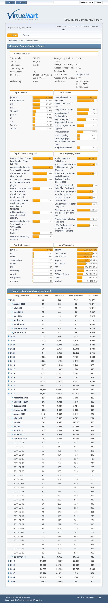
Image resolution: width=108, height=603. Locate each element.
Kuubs (13, 263)
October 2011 (20, 406)
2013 (12, 385)
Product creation (62, 132)
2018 (12, 365)
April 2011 (18, 430)
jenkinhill (14, 97)
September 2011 (21, 410)
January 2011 (20, 557)
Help (79, 597)
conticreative (60, 253)
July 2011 (18, 418)
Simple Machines (24, 597)
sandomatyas (16, 260)
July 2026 (18, 308)
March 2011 (19, 434)
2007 (12, 573)
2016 (12, 373)
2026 (12, 300)
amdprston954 (82, 74)
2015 (12, 377)
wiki (63, 29)
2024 (12, 340)
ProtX (12, 233)
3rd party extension (63, 147)
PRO (12, 107)
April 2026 (18, 320)
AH (11, 121)
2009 (12, 565)
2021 (12, 353)
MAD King (14, 270)
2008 (12, 569)
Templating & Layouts (64, 109)
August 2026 (19, 304)
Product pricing (61, 135)
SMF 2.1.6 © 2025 (11, 597)
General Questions (63, 97)
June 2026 (18, 312)
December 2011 (21, 398)
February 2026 (20, 328)
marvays (14, 281)
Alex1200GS (60, 263)
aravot (13, 128)
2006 (12, 577)
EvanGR (13, 256)
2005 (12, 581)
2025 (12, 336)
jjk (11, 118)
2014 (12, 381)
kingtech (58, 281)
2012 (12, 389)
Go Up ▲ (99, 597)
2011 (12, 393)
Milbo (12, 104)
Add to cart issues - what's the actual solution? (18, 215)
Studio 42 (14, 111)
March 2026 (19, 324)
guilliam (58, 270)
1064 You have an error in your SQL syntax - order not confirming (65, 228)
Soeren (13, 125)
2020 (12, 357)
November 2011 (21, 402)
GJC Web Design (17, 100)
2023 (12, 344)
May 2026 (18, 316)
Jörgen (13, 114)
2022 (12, 349)
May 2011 (18, 426)
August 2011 (19, 414)
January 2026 (20, 332)
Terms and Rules (88, 597)
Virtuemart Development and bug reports (64, 103)
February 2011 (20, 438)
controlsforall (60, 256)
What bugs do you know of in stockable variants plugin (20, 182)
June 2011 (18, 422)
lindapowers (15, 277)
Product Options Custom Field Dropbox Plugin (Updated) (20, 161)
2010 (12, 561)
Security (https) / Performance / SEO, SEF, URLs (65, 141)
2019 (12, 361)
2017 (12, 369)
